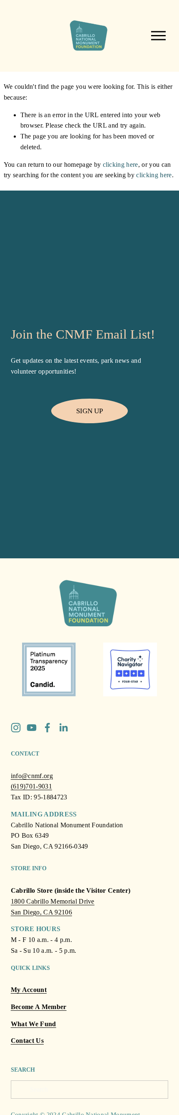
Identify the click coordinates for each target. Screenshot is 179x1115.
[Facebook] (47, 728)
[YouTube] (32, 728)
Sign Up (89, 411)
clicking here (120, 164)
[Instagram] (16, 728)
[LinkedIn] (63, 728)
